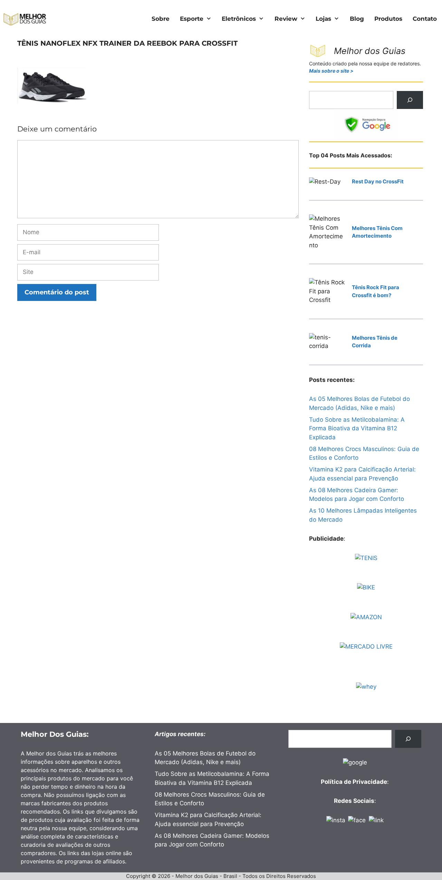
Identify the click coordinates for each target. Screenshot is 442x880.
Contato (425, 18)
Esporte (191, 18)
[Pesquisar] (410, 100)
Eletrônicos (239, 18)
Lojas (323, 18)
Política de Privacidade (354, 781)
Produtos (388, 18)
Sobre (161, 18)
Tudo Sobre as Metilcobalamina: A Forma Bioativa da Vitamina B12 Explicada (357, 428)
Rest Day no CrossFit (378, 181)
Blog (357, 18)
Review (286, 18)
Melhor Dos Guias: (55, 734)
